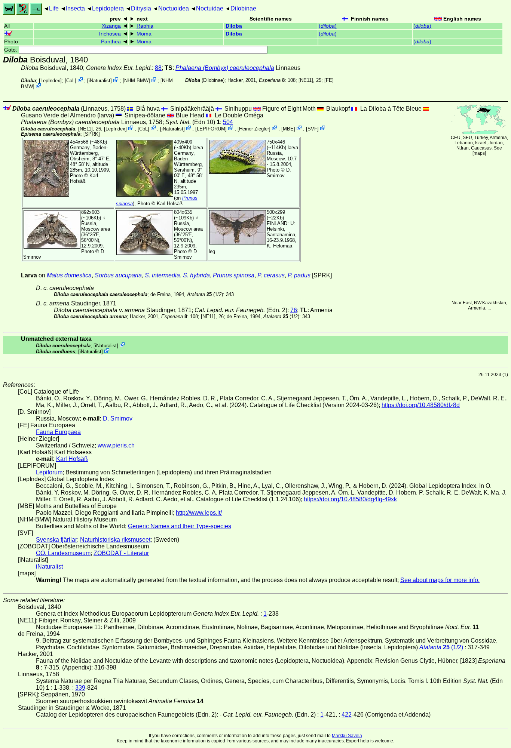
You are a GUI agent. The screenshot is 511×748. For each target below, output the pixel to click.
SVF (312, 128)
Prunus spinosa (233, 275)
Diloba (234, 26)
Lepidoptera (108, 8)
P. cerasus (271, 275)
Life (54, 8)
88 (158, 68)
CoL (70, 80)
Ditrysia (141, 8)
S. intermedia (162, 275)
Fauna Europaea (58, 432)
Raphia (145, 26)
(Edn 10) (192, 122)
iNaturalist (99, 80)
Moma (144, 34)
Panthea (111, 41)
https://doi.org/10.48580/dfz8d (421, 405)
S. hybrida (196, 275)
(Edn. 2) (241, 310)
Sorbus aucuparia (118, 275)
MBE (288, 128)
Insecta (75, 8)
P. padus (299, 275)
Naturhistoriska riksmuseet (115, 539)
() (328, 26)
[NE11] (306, 80)
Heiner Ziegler (254, 128)
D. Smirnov (279, 172)
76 (293, 310)
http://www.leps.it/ (199, 513)
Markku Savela (347, 735)
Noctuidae (209, 8)
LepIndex (50, 80)
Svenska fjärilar (56, 539)
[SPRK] (91, 134)
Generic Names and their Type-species (179, 526)
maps (479, 153)
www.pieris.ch (116, 445)
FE (329, 80)
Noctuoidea (173, 8)
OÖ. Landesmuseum (63, 553)
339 (80, 687)
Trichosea (109, 34)
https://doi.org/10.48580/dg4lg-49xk (350, 499)
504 (228, 122)
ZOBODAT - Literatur (121, 553)
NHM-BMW (136, 80)
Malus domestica (69, 275)
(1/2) (205, 294)
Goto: (11, 50)
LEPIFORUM (211, 128)
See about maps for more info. (440, 580)
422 (347, 714)
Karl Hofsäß (84, 178)
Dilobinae (243, 8)
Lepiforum (49, 472)
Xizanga (111, 26)
